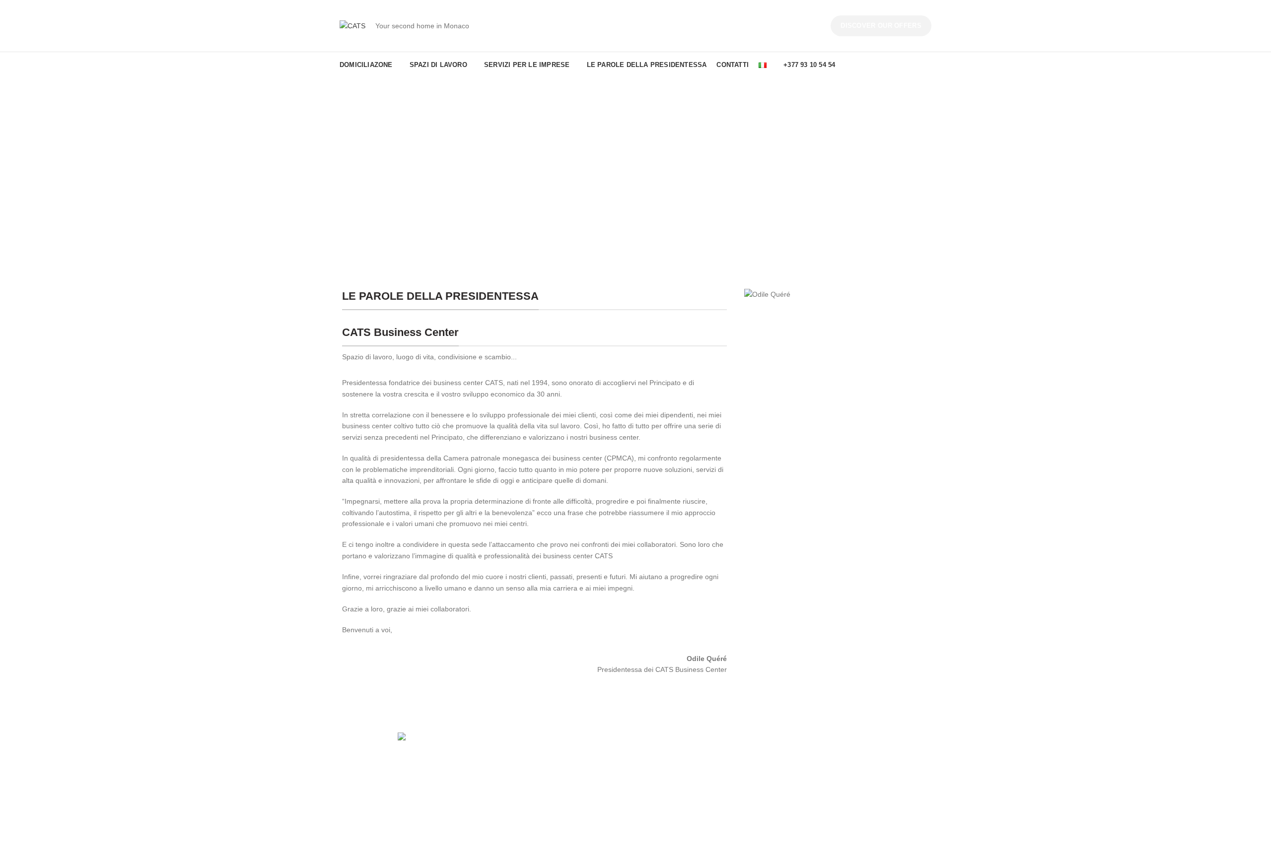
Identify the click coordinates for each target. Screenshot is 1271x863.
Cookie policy (816, 792)
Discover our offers (881, 25)
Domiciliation (511, 792)
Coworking (508, 758)
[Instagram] (415, 780)
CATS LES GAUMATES (679, 792)
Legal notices (816, 758)
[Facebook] (387, 780)
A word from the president (683, 758)
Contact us (812, 809)
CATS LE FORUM (671, 775)
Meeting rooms (515, 809)
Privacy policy (816, 775)
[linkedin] (429, 780)
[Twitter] (401, 780)
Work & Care (663, 809)
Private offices (514, 775)
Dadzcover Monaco (498, 849)
